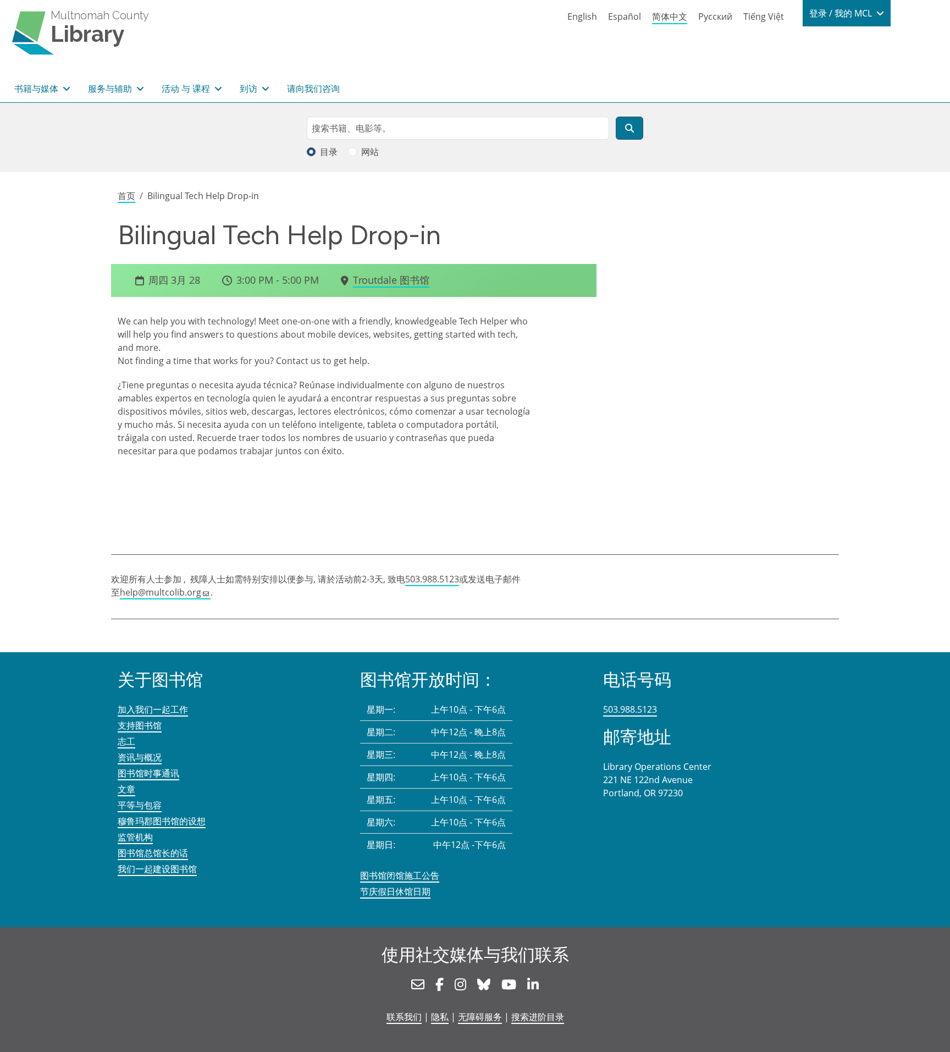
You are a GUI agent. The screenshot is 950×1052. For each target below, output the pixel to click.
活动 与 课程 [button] (187, 88)
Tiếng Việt (763, 16)
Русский (715, 16)
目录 (329, 152)
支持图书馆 (140, 725)
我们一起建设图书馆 (157, 869)
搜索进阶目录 (537, 1017)
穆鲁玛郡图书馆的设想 (162, 821)
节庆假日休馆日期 (395, 891)
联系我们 (404, 1017)
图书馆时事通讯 (148, 773)
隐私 (440, 1017)
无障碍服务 (480, 1017)
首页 (126, 196)
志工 (126, 741)
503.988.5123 (432, 579)
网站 (370, 152)
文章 (126, 789)
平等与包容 (140, 805)
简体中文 (669, 16)
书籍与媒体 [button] (37, 88)
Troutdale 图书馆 (391, 280)
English (582, 16)
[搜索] (629, 128)
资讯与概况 (140, 757)
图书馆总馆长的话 (153, 853)
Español (624, 16)
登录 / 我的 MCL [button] (841, 13)
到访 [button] (249, 88)
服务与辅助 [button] (111, 88)
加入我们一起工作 (153, 709)
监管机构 (135, 837)
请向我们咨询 (313, 88)
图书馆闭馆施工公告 (399, 875)
